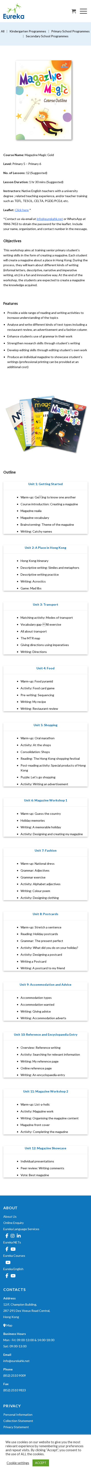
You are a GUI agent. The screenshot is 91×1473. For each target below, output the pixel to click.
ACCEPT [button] (40, 1463)
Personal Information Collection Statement (18, 1418)
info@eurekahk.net (50, 219)
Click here (22, 210)
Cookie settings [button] (18, 1463)
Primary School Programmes (70, 31)
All (2, 31)
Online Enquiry (13, 1223)
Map (9, 1325)
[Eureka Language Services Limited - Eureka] (25, 11)
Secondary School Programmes (47, 36)
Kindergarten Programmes (27, 31)
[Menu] (83, 11)
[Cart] (74, 11)
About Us (10, 1216)
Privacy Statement (16, 1427)
